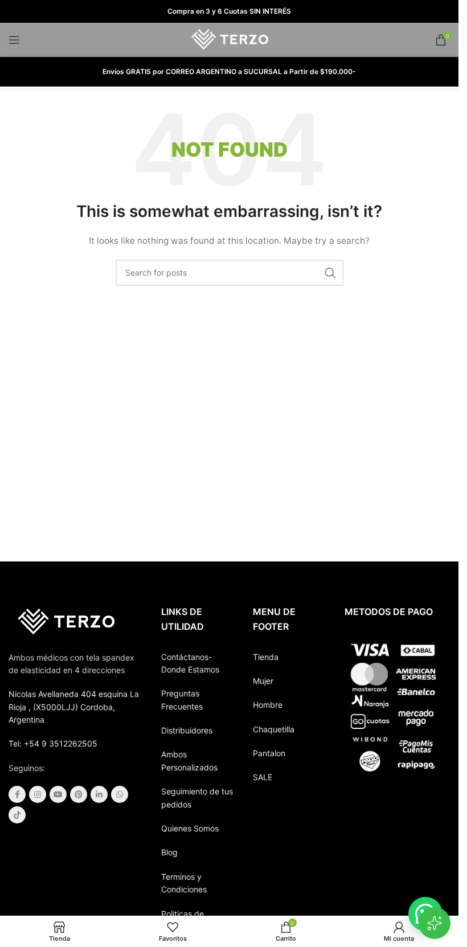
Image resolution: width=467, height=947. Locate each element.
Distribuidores (186, 730)
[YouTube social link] (58, 794)
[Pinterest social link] (78, 794)
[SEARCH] (330, 273)
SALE (262, 777)
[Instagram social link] (37, 794)
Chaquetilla (273, 729)
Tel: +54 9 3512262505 (53, 743)
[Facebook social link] (17, 794)
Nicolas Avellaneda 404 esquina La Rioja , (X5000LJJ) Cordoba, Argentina (74, 706)
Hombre (267, 705)
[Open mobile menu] (14, 39)
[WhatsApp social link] (119, 794)
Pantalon (269, 753)
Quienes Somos (190, 828)
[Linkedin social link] (99, 794)
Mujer (263, 681)
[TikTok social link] (17, 814)
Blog (169, 852)
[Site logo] (229, 39)
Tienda (265, 657)
